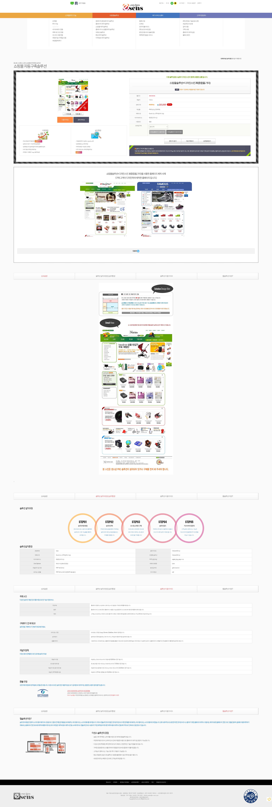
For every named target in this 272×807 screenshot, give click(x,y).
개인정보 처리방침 (124, 782)
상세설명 (44, 276)
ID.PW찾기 (182, 3)
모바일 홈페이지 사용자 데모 (157, 132)
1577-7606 (81, 3)
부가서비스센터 (157, 15)
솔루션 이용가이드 (166, 276)
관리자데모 (81, 120)
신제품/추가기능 (70, 15)
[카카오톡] (175, 3)
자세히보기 (38, 141)
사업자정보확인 (135, 782)
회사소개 (108, 782)
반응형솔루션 (114, 15)
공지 (177, 89)
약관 (152, 782)
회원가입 (161, 3)
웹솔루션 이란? (227, 276)
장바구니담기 (172, 141)
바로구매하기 (189, 141)
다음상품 (78, 114)
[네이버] (172, 3)
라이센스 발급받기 (191, 3)
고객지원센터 (201, 15)
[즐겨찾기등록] (76, 3)
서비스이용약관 (145, 782)
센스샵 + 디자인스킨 (236, 58)
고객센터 (115, 782)
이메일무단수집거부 (161, 782)
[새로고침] (269, 799)
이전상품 (68, 114)
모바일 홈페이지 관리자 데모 (174, 132)
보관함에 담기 (207, 141)
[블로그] (72, 3)
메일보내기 (145, 797)
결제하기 (199, 3)
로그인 (167, 3)
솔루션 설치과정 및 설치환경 (105, 276)
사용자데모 (65, 120)
